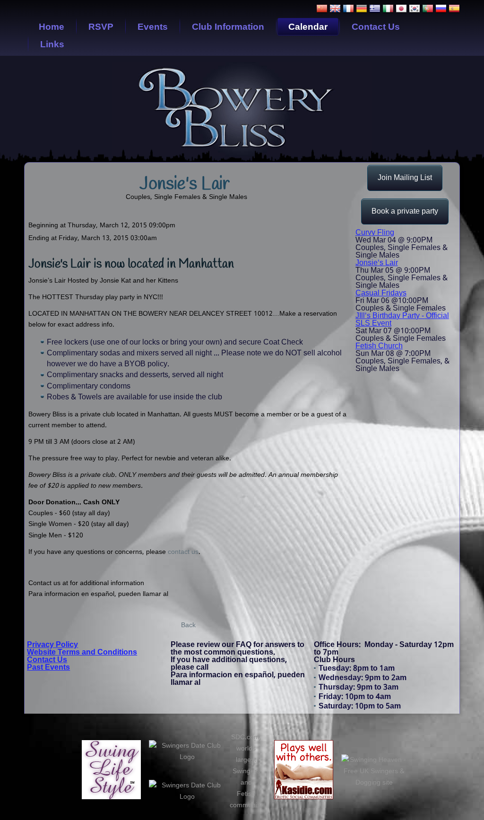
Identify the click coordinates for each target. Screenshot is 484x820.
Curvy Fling (374, 232)
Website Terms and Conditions (82, 652)
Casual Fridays (380, 293)
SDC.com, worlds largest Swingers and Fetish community (246, 771)
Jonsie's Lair (376, 263)
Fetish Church (379, 346)
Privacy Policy (52, 645)
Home (51, 27)
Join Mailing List (405, 178)
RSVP (100, 27)
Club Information (228, 27)
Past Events (48, 667)
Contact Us (376, 27)
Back (188, 625)
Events (153, 27)
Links (52, 44)
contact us (183, 552)
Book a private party (405, 211)
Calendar (308, 27)
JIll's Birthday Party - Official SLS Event (402, 320)
